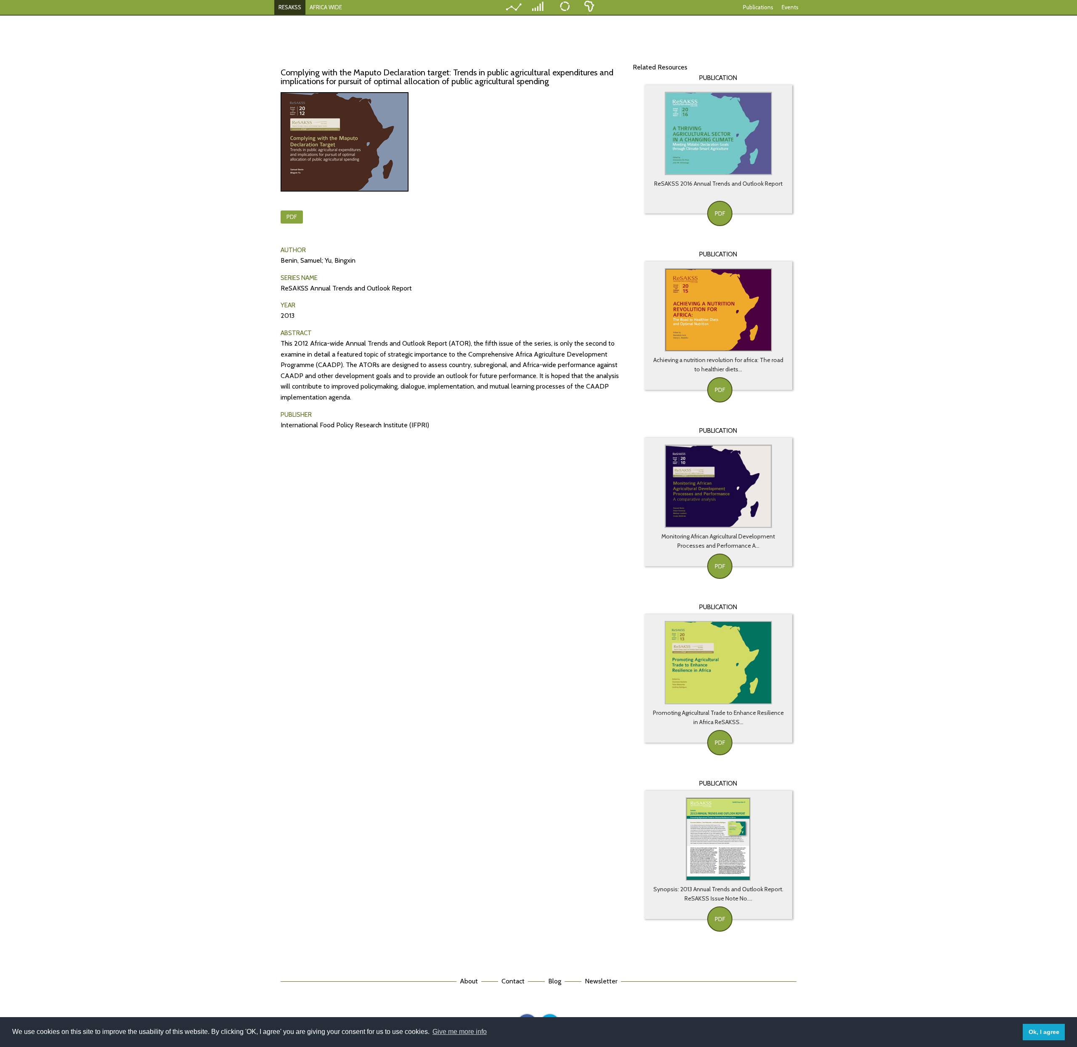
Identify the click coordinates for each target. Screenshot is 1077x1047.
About (468, 981)
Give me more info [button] (459, 1031)
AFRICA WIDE (326, 7)
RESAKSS (290, 7)
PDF (291, 216)
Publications (758, 7)
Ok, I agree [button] (1044, 1031)
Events (790, 7)
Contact (513, 981)
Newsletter (601, 981)
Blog (555, 981)
